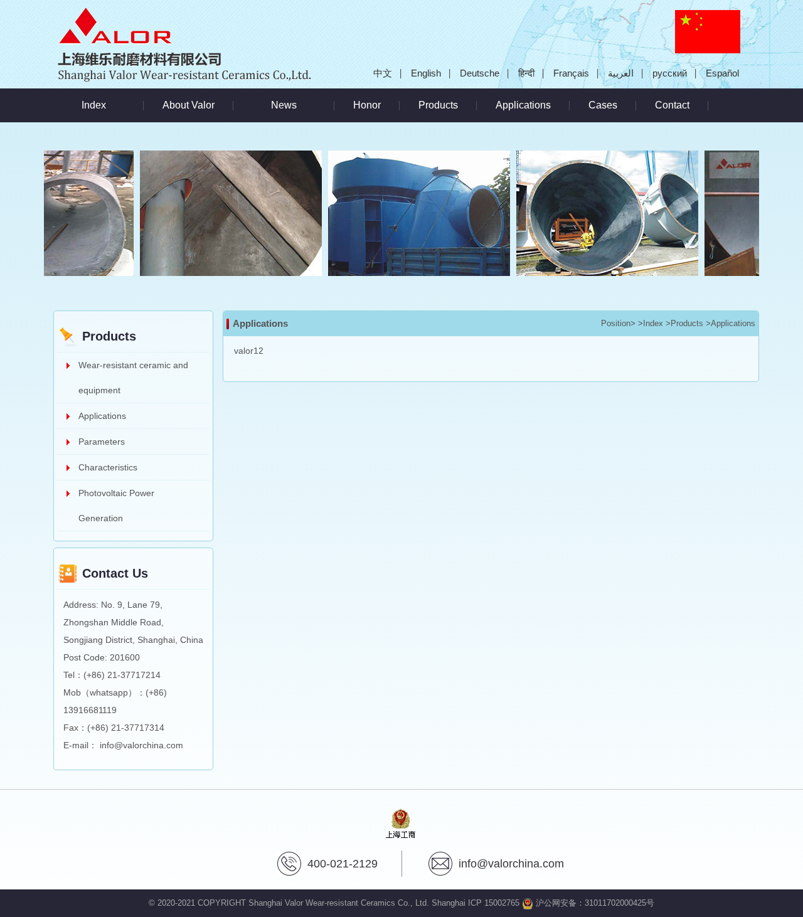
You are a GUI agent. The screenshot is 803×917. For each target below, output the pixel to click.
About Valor (188, 105)
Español (722, 73)
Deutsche (479, 73)
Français (571, 73)
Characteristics (107, 467)
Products (438, 105)
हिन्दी (526, 73)
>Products (684, 323)
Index (94, 105)
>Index (650, 323)
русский (669, 73)
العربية (621, 73)
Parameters (101, 442)
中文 (382, 73)
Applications (523, 105)
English (426, 73)
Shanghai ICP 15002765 (475, 903)
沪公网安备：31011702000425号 (593, 903)
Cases (602, 105)
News (284, 105)
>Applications (730, 323)
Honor (367, 105)
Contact (672, 105)
